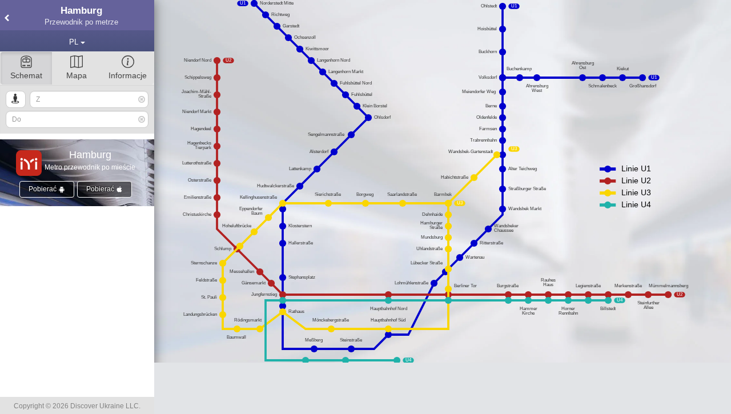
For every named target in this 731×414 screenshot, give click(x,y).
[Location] (16, 99)
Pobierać (43, 189)
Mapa (76, 75)
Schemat (26, 75)
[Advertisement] (442, 388)
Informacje (128, 75)
